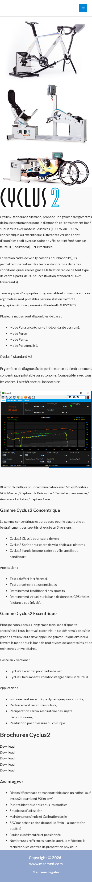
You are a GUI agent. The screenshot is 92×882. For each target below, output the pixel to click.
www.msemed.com (46, 863)
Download (7, 746)
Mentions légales (46, 872)
